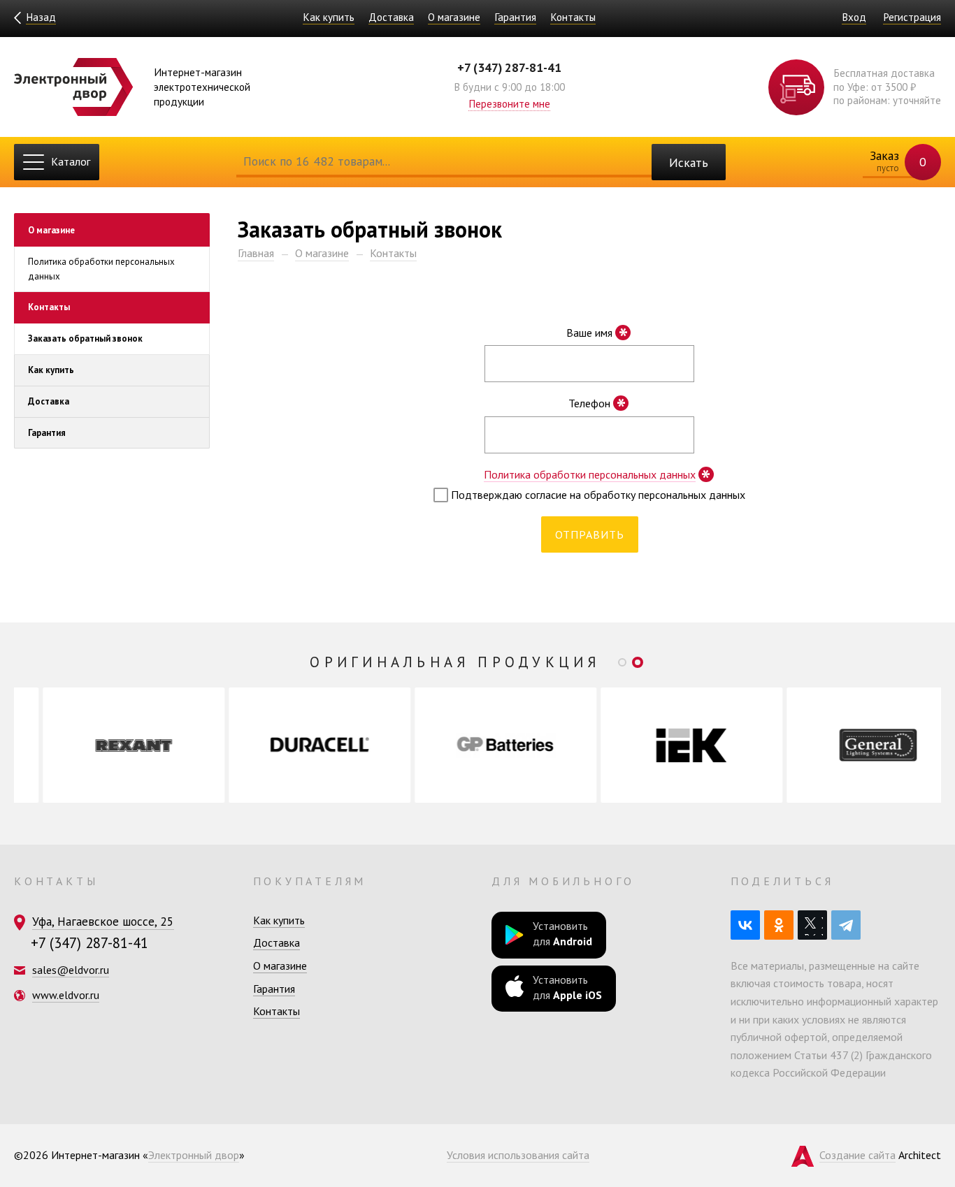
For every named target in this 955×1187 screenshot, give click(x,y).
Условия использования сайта (518, 1155)
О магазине (454, 17)
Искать (688, 162)
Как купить (328, 17)
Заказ (897, 160)
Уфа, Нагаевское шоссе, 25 (103, 921)
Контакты (573, 17)
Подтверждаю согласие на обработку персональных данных (596, 495)
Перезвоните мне (509, 103)
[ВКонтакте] (745, 925)
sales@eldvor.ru (70, 970)
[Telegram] (846, 925)
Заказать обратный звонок (85, 339)
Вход (854, 17)
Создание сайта (857, 1155)
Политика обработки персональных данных (101, 269)
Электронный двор (193, 1155)
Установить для (562, 933)
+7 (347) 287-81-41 (509, 67)
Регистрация (912, 17)
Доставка (391, 17)
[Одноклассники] (779, 925)
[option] (107, 745)
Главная (256, 253)
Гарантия (515, 17)
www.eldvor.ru (65, 995)
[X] (812, 925)
